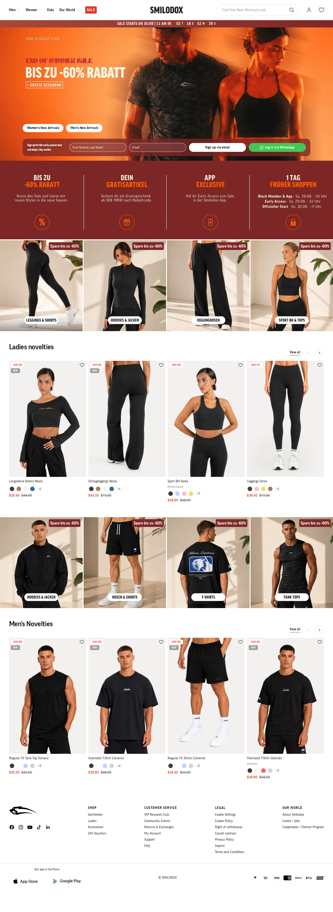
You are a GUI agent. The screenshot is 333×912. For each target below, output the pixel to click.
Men (12, 10)
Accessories (95, 827)
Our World (67, 10)
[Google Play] (66, 880)
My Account (152, 833)
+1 (39, 489)
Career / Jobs (291, 821)
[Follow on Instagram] (21, 827)
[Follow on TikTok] (39, 827)
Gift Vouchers (97, 833)
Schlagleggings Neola (102, 481)
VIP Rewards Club (156, 814)
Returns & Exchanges (159, 827)
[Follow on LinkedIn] (48, 827)
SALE (91, 10)
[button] (319, 353)
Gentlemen (95, 814)
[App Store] (27, 880)
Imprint (220, 846)
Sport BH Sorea (178, 481)
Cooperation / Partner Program (303, 827)
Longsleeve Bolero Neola (26, 481)
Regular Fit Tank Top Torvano (28, 758)
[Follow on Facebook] (11, 827)
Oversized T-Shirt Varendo (264, 758)
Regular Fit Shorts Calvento (186, 758)
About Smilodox (293, 814)
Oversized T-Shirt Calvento (106, 758)
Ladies (92, 821)
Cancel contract (225, 833)
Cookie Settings (225, 814)
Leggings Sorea (257, 481)
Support (149, 839)
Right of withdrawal (228, 827)
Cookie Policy (224, 821)
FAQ (147, 846)
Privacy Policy (224, 839)
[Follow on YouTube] (30, 827)
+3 (198, 493)
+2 (39, 765)
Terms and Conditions (229, 852)
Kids (50, 10)
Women (31, 10)
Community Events (157, 821)
